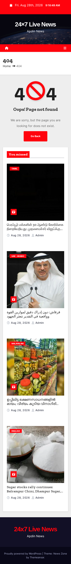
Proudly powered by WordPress (23, 553)
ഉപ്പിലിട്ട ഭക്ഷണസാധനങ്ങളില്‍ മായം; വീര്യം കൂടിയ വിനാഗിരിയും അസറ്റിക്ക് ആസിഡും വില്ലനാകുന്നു (34, 406)
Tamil (14, 168)
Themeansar (37, 557)
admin (39, 235)
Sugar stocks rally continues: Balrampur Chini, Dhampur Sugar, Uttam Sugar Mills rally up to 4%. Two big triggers (34, 493)
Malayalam (17, 343)
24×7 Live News (35, 24)
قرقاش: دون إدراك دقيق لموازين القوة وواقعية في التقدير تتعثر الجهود (33, 314)
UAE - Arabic (18, 256)
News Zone (60, 553)
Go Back (35, 136)
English (16, 431)
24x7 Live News (35, 529)
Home (7, 66)
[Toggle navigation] (65, 48)
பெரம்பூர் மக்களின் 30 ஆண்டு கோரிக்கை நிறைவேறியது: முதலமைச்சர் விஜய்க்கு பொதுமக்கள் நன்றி (35, 229)
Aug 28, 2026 (21, 235)
